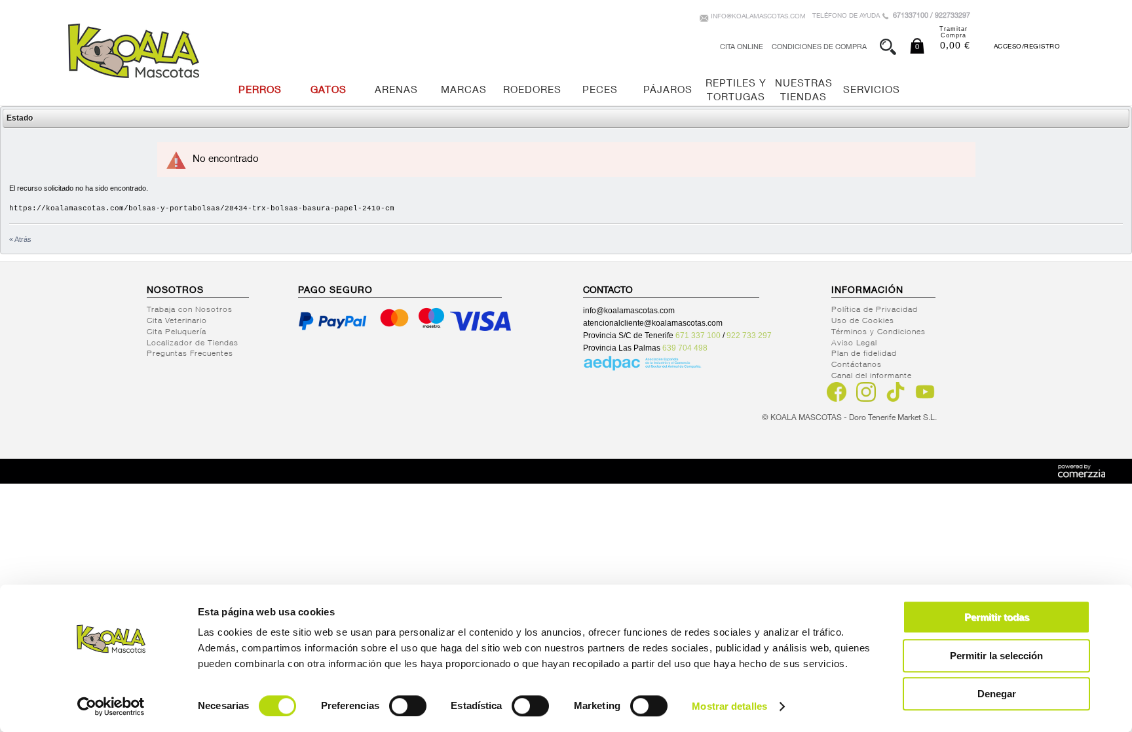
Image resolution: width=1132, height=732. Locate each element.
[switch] (407, 705)
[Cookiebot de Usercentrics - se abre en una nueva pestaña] (111, 706)
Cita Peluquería (176, 332)
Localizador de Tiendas (192, 343)
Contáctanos (856, 365)
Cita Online (741, 47)
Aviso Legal (854, 343)
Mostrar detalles (729, 706)
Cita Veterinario (177, 321)
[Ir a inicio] (133, 51)
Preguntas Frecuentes (190, 354)
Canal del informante (871, 376)
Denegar (996, 693)
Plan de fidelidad (864, 354)
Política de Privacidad (874, 310)
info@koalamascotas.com (758, 17)
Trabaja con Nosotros (190, 310)
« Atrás (20, 239)
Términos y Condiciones (878, 332)
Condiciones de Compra (819, 47)
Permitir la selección (996, 655)
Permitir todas (996, 617)
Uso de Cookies (862, 321)
